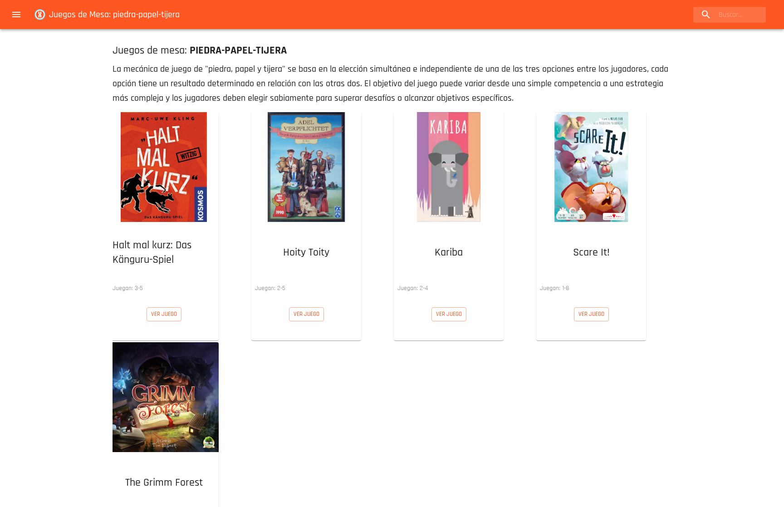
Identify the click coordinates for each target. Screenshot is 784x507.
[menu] (16, 14)
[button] (164, 204)
